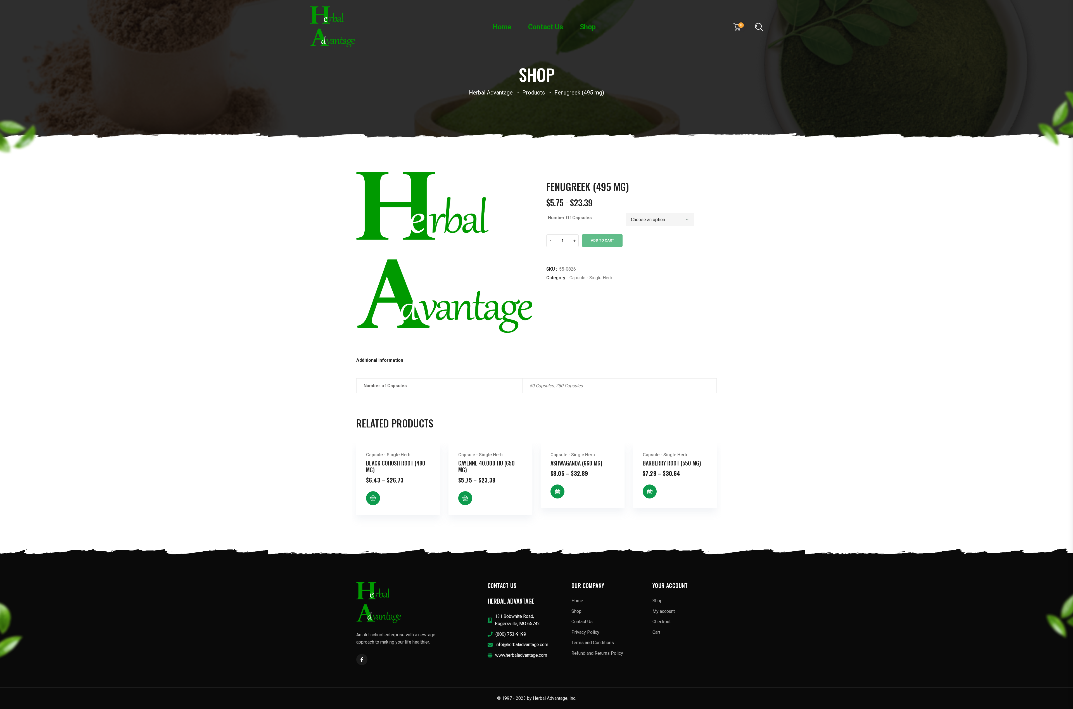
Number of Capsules (570, 217)
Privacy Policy (585, 632)
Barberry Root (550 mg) (672, 463)
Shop (588, 27)
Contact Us (545, 27)
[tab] (379, 362)
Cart (656, 632)
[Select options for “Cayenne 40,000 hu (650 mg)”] (465, 498)
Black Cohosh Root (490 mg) (395, 466)
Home (502, 27)
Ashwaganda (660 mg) (576, 463)
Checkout (661, 621)
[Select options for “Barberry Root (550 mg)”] (650, 491)
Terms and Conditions (592, 642)
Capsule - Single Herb (590, 277)
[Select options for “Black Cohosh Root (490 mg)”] (373, 498)
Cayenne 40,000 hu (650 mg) (486, 466)
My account (663, 611)
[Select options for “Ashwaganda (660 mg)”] (557, 491)
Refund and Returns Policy (597, 653)
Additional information (379, 360)
